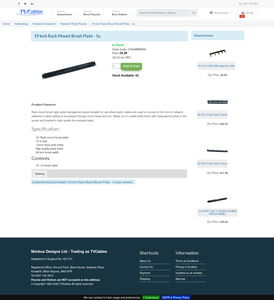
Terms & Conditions (187, 261)
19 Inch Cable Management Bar (216, 66)
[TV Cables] (30, 12)
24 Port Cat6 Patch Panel (212, 163)
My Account (222, 12)
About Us (145, 261)
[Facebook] (19, 3)
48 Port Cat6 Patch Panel (212, 114)
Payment (145, 273)
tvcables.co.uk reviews (189, 273)
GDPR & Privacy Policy (175, 297)
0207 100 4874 (250, 3)
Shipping (145, 279)
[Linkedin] (32, 3)
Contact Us (146, 267)
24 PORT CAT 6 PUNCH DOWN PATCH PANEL (217, 212)
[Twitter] (25, 3)
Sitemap (180, 279)
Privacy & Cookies (186, 267)
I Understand (151, 297)
